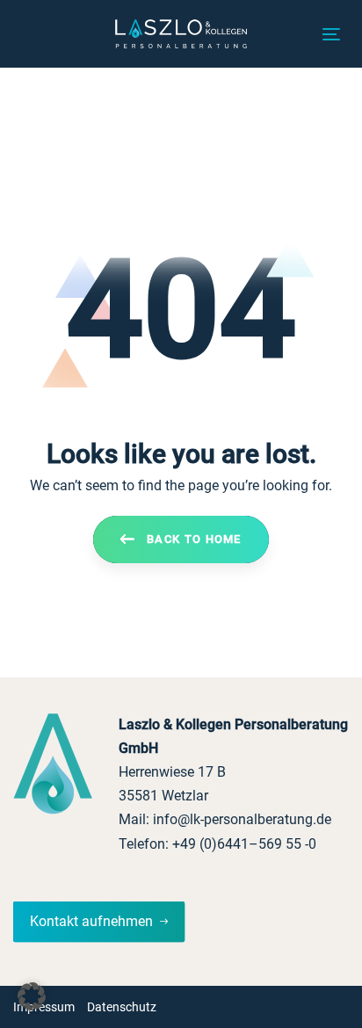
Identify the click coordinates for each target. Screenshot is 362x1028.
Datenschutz (121, 1007)
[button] (31, 996)
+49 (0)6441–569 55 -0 (244, 844)
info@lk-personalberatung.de (242, 819)
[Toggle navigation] (331, 33)
